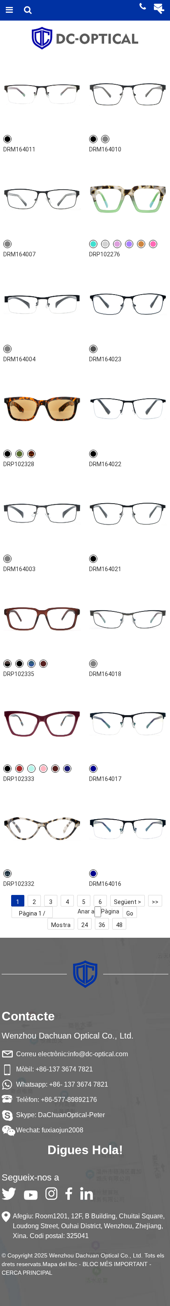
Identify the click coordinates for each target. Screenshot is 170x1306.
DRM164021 (105, 569)
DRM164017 (105, 779)
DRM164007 (19, 254)
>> (155, 902)
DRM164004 (19, 359)
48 (119, 925)
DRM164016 (105, 884)
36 (102, 925)
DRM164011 (19, 149)
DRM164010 (105, 149)
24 (84, 925)
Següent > (127, 902)
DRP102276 (104, 254)
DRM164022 (105, 464)
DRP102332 (18, 884)
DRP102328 (18, 464)
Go (129, 913)
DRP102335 (18, 674)
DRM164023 (105, 359)
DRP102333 (18, 779)
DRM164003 (19, 569)
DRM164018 (105, 674)
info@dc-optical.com (98, 1053)
